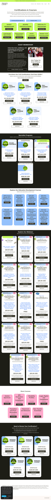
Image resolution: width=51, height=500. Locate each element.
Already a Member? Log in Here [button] (17, 69)
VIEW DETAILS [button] (9, 103)
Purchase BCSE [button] (33, 124)
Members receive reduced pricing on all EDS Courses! (25, 191)
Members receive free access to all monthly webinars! (25, 233)
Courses (32, 3)
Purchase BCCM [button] (17, 124)
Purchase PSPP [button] (25, 156)
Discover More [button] (9, 29)
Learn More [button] (7, 202)
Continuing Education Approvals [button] (17, 20)
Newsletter (39, 3)
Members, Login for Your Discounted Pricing (17, 16)
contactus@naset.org (15, 489)
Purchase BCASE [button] (9, 100)
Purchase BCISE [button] (25, 100)
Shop (42, 3)
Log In (45, 3)
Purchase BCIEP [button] (42, 99)
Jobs (35, 3)
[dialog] (7, 492)
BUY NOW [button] (36, 64)
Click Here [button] (25, 80)
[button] (36, 64)
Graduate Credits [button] (34, 20)
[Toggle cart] (48, 4)
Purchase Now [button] (9, 155)
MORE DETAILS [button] (35, 66)
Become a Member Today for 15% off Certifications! (33, 16)
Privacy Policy (3, 494)
